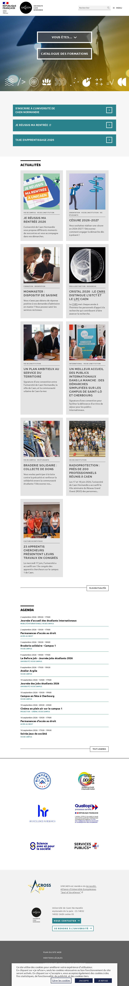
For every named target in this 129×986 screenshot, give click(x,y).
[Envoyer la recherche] (108, 8)
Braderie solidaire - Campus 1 (38, 645)
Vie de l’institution (45, 212)
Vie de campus (30, 212)
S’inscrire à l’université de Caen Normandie (35, 110)
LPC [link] (77, 299)
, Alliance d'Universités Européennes (78, 889)
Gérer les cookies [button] (61, 980)
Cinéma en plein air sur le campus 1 (41, 708)
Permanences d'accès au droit (38, 633)
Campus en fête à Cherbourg (37, 696)
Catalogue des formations (64, 54)
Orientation (74, 212)
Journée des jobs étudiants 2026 (39, 683)
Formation (28, 286)
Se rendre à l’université (71, 928)
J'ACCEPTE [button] (84, 980)
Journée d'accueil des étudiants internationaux (48, 620)
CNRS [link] (101, 291)
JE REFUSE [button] (103, 980)
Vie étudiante (43, 460)
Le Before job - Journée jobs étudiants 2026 (46, 658)
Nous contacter (65, 920)
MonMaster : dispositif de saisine (41, 293)
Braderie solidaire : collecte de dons (40, 467)
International (75, 364)
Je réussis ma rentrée (31, 125)
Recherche (91, 286)
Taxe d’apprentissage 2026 (34, 140)
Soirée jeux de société (33, 733)
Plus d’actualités (97, 588)
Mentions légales (52, 958)
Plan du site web (52, 952)
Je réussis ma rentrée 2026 (35, 219)
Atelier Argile (28, 670)
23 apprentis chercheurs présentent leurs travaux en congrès (41, 552)
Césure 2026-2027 (84, 220)
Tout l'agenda (99, 749)
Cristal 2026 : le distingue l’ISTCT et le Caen (87, 295)
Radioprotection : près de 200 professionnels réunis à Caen (84, 471)
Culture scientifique (33, 541)
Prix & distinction (77, 286)
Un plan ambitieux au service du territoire (41, 372)
